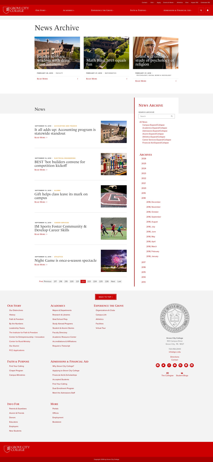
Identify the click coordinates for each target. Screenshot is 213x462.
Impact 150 (194, 2)
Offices (56, 413)
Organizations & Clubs (105, 310)
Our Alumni (14, 346)
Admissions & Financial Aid (69, 361)
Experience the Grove (109, 305)
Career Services (61, 223)
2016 (144, 267)
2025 (144, 163)
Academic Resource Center (64, 337)
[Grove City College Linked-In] (192, 365)
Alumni (57, 190)
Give (186, 2)
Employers (13, 426)
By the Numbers (16, 323)
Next (113, 281)
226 (106, 281)
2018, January (152, 256)
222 (83, 281)
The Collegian (167, 375)
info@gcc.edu (175, 352)
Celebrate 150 (205, 2)
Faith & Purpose (18, 361)
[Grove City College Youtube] (175, 365)
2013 (144, 282)
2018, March (151, 246)
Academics (58, 305)
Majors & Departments (62, 310)
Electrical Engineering (65, 158)
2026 (144, 158)
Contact (174, 360)
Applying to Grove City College (66, 370)
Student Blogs (182, 375)
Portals (55, 408)
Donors (12, 417)
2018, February (152, 251)
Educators (13, 422)
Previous (47, 281)
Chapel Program (16, 370)
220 (71, 281)
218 (60, 281)
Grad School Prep (60, 319)
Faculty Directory (60, 332)
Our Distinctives (16, 310)
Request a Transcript (61, 346)
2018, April (151, 241)
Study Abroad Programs (63, 323)
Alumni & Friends (16, 413)
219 (66, 281)
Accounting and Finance (65, 126)
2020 (144, 188)
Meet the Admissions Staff (64, 393)
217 (55, 281)
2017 (143, 262)
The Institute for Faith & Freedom (23, 332)
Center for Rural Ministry (19, 341)
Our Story (14, 305)
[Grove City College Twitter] (163, 365)
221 (77, 281)
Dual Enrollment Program (63, 388)
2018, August (152, 222)
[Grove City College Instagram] (169, 365)
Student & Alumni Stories (63, 328)
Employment (58, 417)
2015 (144, 272)
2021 (144, 183)
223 (89, 281)
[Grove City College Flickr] (186, 365)
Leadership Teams (17, 328)
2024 (144, 168)
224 (95, 281)
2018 (144, 198)
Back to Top (105, 297)
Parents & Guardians (18, 408)
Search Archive (146, 112)
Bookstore (57, 422)
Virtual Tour (101, 328)
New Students (15, 431)
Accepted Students (61, 379)
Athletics (180, 2)
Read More (40, 137)
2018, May (150, 236)
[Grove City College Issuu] (180, 365)
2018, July (150, 227)
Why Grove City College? (63, 366)
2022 (144, 178)
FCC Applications (16, 350)
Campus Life (101, 315)
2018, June (151, 231)
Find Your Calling (16, 366)
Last (119, 281)
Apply (159, 2)
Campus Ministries (17, 375)
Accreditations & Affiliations (64, 341)
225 (101, 281)
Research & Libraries (61, 315)
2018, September (153, 217)
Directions (174, 357)
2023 (144, 173)
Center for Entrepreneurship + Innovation (26, 337)
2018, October (152, 212)
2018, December (153, 202)
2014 (144, 277)
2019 (144, 193)
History (12, 315)
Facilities (99, 323)
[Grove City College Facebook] (158, 365)
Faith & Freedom (16, 319)
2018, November (153, 207)
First (41, 281)
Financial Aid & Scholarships (65, 375)
